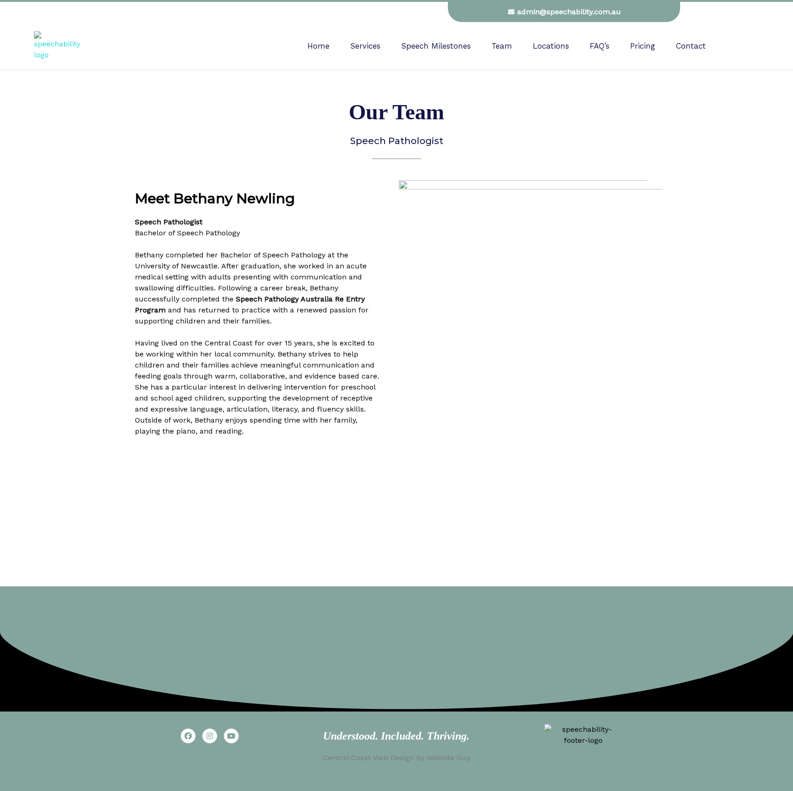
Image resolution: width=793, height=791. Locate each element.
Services (365, 45)
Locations (551, 45)
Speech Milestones (436, 45)
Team (501, 45)
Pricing (642, 45)
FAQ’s (599, 45)
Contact (691, 45)
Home (318, 45)
